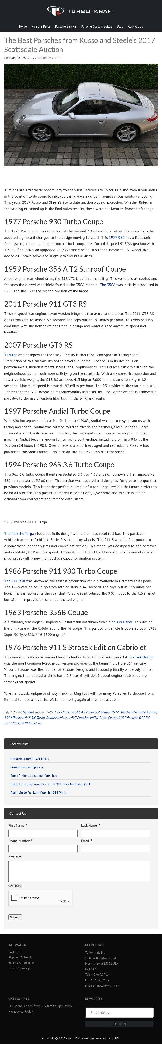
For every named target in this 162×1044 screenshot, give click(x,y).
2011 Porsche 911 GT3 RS (23, 723)
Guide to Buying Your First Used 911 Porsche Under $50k (51, 784)
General (28, 712)
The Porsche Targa (19, 533)
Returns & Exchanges (21, 963)
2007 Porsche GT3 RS (134, 717)
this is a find (122, 621)
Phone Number (20, 841)
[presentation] (40, 898)
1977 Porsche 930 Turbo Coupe (133, 712)
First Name (17, 825)
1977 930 (116, 237)
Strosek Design (142, 657)
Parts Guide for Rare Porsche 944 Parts (38, 792)
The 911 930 (14, 580)
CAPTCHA (15, 886)
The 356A (107, 284)
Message (14, 856)
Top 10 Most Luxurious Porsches (34, 775)
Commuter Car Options (27, 767)
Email (86, 841)
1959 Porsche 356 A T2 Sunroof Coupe (81, 712)
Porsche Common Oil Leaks (30, 758)
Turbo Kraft (81, 13)
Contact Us (15, 952)
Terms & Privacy (19, 968)
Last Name (90, 825)
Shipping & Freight (20, 957)
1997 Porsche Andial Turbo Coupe (93, 717)
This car (10, 354)
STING (115, 1038)
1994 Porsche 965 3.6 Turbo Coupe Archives (35, 717)
